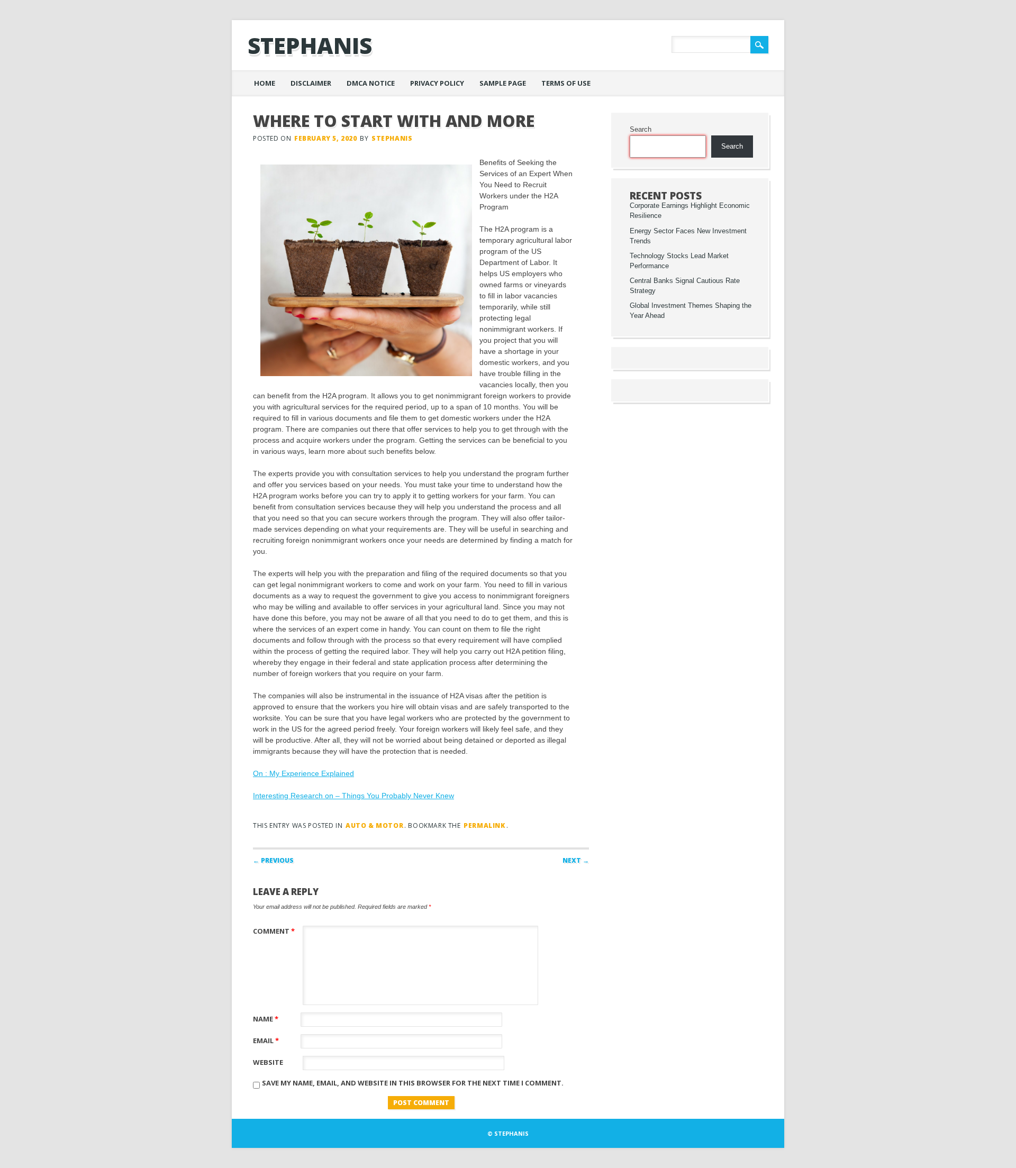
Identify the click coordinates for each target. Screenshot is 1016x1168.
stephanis (310, 45)
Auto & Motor (374, 825)
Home (264, 83)
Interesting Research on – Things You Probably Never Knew (353, 795)
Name (265, 1019)
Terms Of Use (566, 83)
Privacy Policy (437, 83)
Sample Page (502, 83)
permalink (484, 825)
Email (266, 1040)
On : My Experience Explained (303, 773)
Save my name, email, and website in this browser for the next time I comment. (413, 1083)
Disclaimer (311, 83)
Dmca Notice (371, 83)
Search (640, 129)
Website (268, 1062)
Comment (274, 931)
